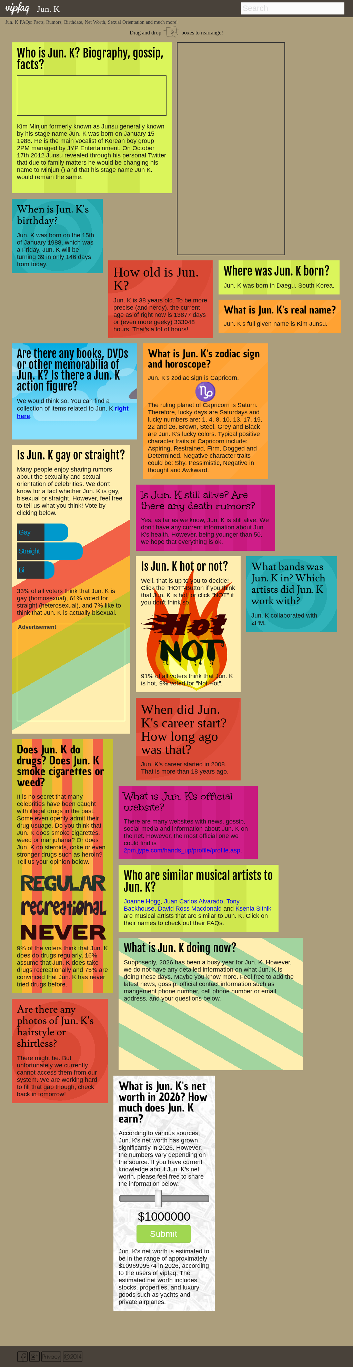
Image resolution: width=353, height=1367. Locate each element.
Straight (29, 551)
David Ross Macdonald (190, 908)
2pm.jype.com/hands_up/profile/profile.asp (182, 850)
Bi (21, 570)
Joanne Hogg (142, 901)
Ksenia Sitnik (253, 908)
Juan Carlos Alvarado (193, 901)
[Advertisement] (231, 147)
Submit (163, 1234)
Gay (24, 532)
